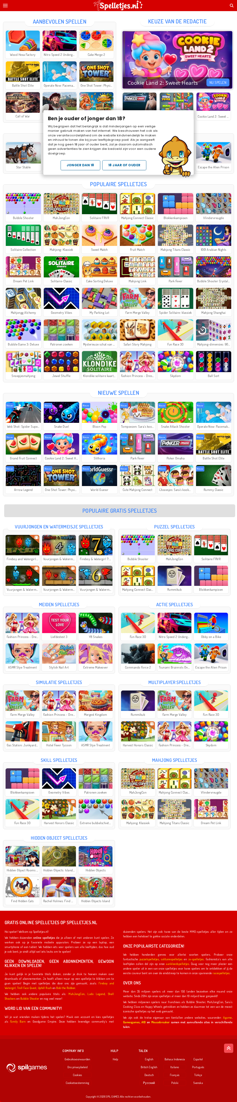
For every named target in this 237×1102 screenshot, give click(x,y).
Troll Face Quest (27, 988)
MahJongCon (77, 994)
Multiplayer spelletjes (174, 682)
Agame (227, 1017)
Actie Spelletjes (174, 604)
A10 (143, 1022)
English (149, 1059)
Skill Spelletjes (59, 760)
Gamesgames (131, 1022)
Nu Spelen (217, 82)
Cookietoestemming (77, 1083)
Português (198, 1067)
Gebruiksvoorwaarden (77, 1059)
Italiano (174, 1067)
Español (198, 1059)
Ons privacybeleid (77, 1067)
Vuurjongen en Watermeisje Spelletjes (59, 527)
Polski (174, 1083)
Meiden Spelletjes (59, 604)
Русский (149, 1083)
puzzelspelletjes (149, 959)
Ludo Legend (96, 994)
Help (115, 1059)
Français (174, 1075)
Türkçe (198, 1075)
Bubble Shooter (29, 998)
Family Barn (17, 1021)
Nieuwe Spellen (118, 392)
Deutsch (149, 1075)
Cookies (77, 1075)
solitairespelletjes (171, 959)
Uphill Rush (45, 988)
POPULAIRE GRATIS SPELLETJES (119, 510)
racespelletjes (221, 973)
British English (149, 1067)
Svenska (198, 1083)
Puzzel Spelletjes (174, 527)
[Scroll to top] (228, 1048)
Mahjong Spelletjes (174, 760)
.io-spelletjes (196, 959)
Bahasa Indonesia (175, 1059)
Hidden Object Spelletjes (59, 838)
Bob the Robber (65, 988)
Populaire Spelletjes (118, 184)
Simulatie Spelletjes (59, 682)
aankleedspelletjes (177, 964)
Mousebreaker (160, 1022)
